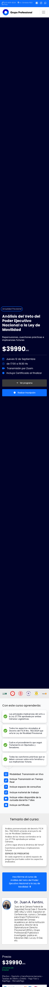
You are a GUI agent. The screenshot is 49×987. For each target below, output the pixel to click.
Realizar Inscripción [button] (26, 392)
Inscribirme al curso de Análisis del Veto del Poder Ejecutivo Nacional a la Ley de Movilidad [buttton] (24, 881)
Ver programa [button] (25, 383)
